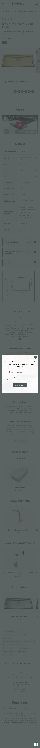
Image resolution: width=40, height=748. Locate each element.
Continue (19, 385)
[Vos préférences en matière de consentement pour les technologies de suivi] (36, 744)
